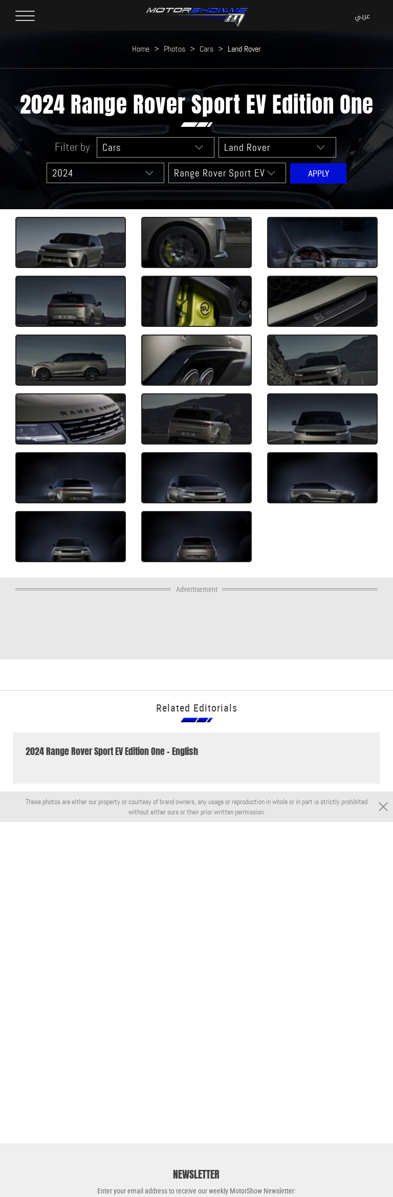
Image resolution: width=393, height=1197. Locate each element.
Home (140, 48)
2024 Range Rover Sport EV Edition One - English (112, 751)
